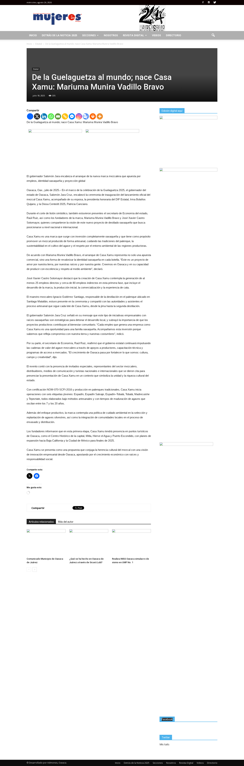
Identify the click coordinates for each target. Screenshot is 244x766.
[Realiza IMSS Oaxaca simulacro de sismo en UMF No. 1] (131, 542)
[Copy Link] (65, 116)
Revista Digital (133, 35)
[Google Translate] (86, 116)
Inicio (33, 35)
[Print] (93, 116)
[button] (213, 35)
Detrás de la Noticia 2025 (59, 35)
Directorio (173, 35)
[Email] (58, 116)
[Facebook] (203, 2)
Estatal (36, 69)
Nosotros (111, 35)
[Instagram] (208, 2)
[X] (37, 116)
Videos (156, 35)
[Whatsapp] (51, 116)
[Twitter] (214, 2)
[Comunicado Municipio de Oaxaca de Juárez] (46, 542)
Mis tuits (164, 744)
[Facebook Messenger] (72, 116)
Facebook (167, 719)
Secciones (89, 35)
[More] (100, 116)
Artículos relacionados (41, 521)
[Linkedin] (44, 116)
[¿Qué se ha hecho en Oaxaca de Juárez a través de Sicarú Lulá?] (88, 542)
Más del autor (65, 521)
